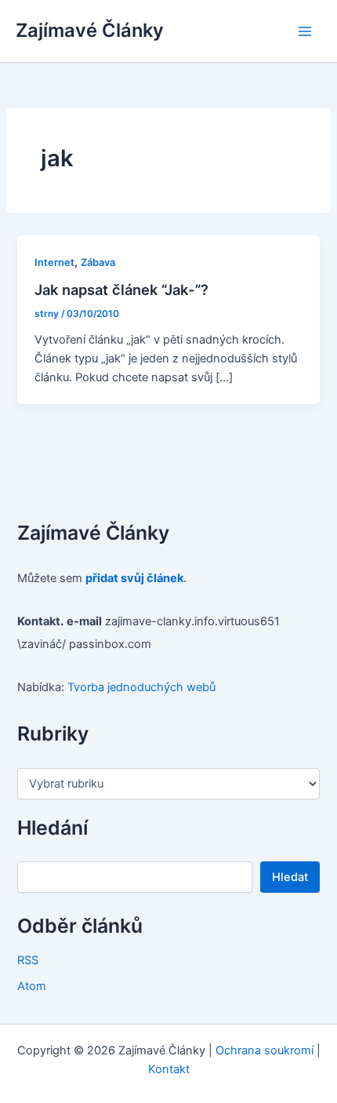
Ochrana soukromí (264, 1050)
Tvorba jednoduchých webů (141, 687)
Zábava (98, 262)
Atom (31, 986)
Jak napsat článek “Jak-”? (121, 289)
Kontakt (169, 1069)
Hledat (290, 877)
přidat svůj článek (134, 578)
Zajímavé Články (90, 30)
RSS (27, 960)
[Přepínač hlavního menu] (304, 31)
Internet (54, 262)
